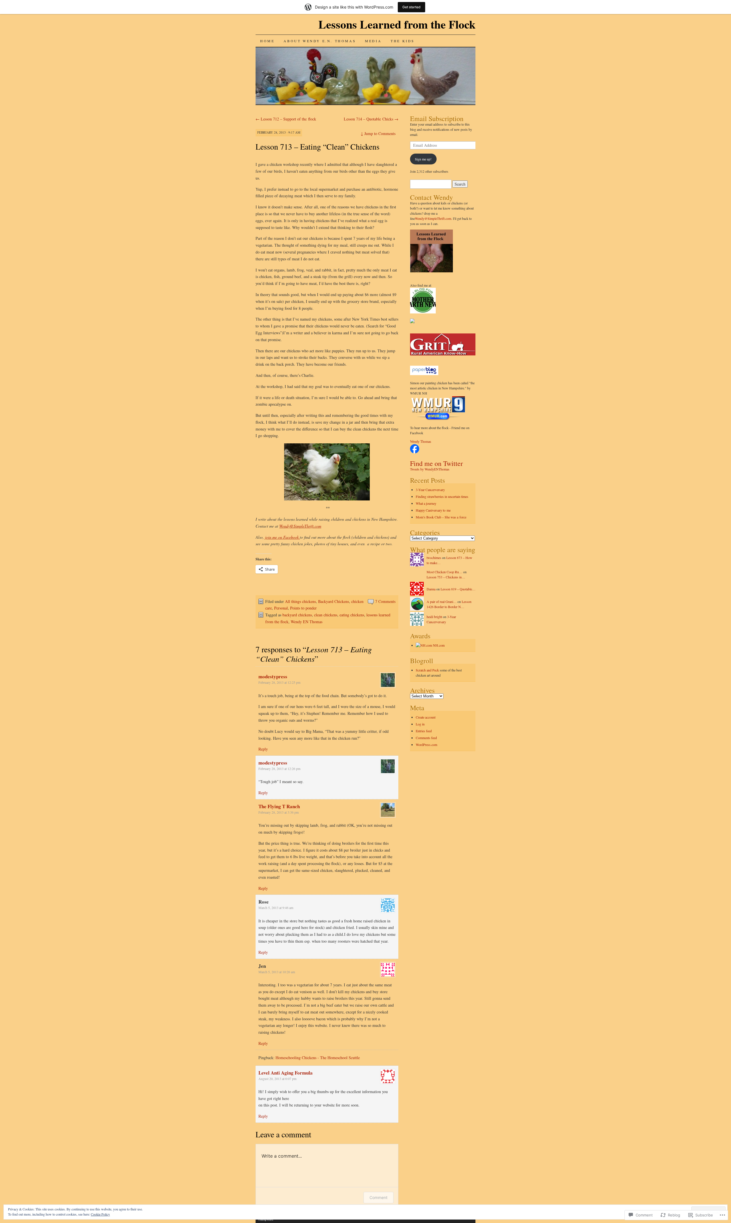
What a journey (426, 503)
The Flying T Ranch (279, 806)
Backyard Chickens (333, 601)
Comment (378, 1197)
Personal (281, 608)
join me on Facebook (282, 537)
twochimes (434, 557)
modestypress (272, 676)
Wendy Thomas (420, 442)
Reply (263, 749)
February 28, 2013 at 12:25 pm (279, 682)
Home (267, 41)
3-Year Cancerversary (430, 489)
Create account (425, 717)
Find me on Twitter (436, 463)
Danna (431, 589)
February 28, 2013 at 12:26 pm (279, 768)
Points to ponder (303, 608)
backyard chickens (297, 614)
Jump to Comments (378, 133)
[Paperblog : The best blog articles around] (424, 374)
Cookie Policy (100, 1214)
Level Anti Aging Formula (285, 1072)
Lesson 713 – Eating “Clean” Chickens (317, 146)
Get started (411, 7)
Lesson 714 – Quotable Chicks (371, 119)
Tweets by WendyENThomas (429, 469)
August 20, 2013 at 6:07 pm (277, 1078)
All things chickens (300, 601)
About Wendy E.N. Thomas (320, 41)
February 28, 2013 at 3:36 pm (278, 812)
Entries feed (424, 731)
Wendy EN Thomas (306, 621)
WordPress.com (426, 744)
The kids (403, 41)
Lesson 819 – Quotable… (458, 589)
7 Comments (385, 601)
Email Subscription (436, 118)
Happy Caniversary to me (433, 510)
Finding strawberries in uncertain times (442, 496)
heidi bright (434, 616)
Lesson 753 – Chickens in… (446, 577)
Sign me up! (423, 159)
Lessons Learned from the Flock (396, 24)
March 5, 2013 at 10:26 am (276, 971)
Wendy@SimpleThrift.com (300, 526)
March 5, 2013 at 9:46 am (275, 907)
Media (373, 41)
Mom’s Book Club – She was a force (441, 517)
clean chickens (325, 614)
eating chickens (352, 614)
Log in (420, 724)
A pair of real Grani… (442, 601)
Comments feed (426, 737)
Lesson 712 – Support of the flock (286, 119)
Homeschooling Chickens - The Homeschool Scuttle (318, 1057)
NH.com (438, 645)
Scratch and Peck (427, 670)
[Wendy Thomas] (414, 452)
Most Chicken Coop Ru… (444, 572)
